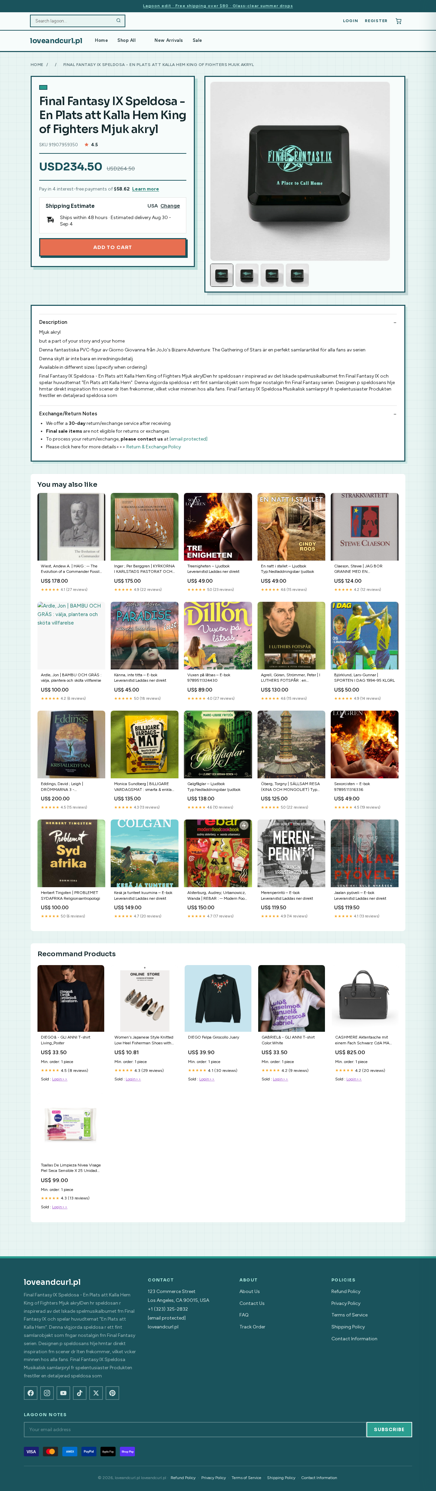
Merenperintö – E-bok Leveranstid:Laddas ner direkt (287, 895)
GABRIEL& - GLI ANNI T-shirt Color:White (288, 1040)
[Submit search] (118, 21)
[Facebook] (30, 1393)
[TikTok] (80, 1393)
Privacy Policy (345, 1303)
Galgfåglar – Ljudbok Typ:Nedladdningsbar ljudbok (213, 786)
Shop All (127, 40)
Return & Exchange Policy (153, 447)
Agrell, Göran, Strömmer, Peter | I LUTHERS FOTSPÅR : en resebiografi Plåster (290, 678)
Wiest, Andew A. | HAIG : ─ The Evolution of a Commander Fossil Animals (70, 569)
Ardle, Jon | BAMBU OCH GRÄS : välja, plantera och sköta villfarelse (71, 678)
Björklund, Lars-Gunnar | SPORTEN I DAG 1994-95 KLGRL (364, 678)
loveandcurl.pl (56, 40)
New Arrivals (169, 40)
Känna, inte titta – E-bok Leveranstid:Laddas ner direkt (140, 678)
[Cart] (398, 21)
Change (170, 206)
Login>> (59, 1079)
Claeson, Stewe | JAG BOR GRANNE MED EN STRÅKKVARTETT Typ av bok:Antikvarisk (358, 569)
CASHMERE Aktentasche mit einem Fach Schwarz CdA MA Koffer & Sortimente (362, 1040)
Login (350, 20)
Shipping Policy (348, 1327)
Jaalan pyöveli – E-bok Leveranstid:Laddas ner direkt (360, 895)
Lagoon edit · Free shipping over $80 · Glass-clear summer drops (218, 5)
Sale (197, 40)
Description (53, 322)
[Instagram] (47, 1393)
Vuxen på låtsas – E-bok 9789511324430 (208, 678)
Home (101, 40)
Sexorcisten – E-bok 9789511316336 (352, 786)
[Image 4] (297, 275)
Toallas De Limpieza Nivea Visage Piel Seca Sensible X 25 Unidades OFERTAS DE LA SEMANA (71, 1168)
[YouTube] (63, 1393)
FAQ (244, 1315)
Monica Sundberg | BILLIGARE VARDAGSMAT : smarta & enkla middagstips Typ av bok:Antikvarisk (143, 787)
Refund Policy (345, 1291)
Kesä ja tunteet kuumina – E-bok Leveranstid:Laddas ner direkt (143, 895)
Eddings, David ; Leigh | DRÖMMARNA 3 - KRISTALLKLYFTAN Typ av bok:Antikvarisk (64, 787)
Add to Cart (112, 247)
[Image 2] (247, 275)
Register (376, 20)
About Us (249, 1291)
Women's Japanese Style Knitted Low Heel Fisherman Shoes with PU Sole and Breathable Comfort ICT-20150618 (143, 1040)
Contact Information (354, 1339)
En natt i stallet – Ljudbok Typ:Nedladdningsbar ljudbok (287, 569)
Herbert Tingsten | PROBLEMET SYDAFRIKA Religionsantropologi (70, 895)
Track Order (252, 1327)
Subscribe (389, 1429)
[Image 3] (272, 275)
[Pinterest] (112, 1393)
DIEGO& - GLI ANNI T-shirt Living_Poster (65, 1040)
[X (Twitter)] (96, 1393)
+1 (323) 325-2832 (168, 1309)
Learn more (145, 189)
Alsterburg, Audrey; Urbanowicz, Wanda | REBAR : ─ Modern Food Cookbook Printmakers (217, 895)
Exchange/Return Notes (68, 414)
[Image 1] (221, 275)
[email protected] (188, 439)
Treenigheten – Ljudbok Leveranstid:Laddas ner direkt (213, 569)
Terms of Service (349, 1315)
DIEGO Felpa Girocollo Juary (213, 1037)
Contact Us (252, 1303)
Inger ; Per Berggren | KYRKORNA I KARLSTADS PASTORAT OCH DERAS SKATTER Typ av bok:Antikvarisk (144, 569)
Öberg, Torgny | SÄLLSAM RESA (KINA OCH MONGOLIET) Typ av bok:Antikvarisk (290, 787)
